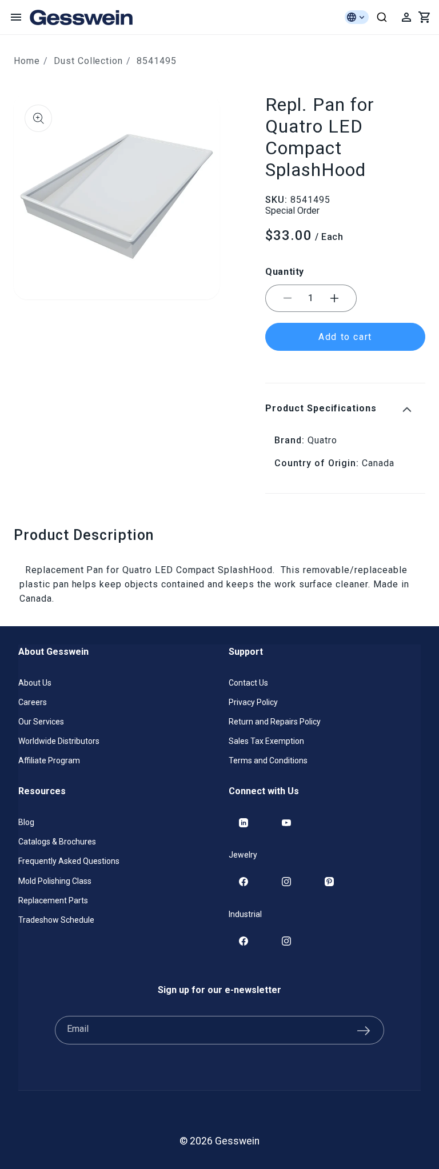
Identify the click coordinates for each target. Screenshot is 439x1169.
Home (27, 60)
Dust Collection (88, 60)
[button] (16, 17)
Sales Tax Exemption (266, 741)
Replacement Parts (53, 900)
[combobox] (381, 17)
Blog (26, 822)
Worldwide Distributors (58, 741)
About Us (34, 682)
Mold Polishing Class (54, 881)
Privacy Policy (253, 702)
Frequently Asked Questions (68, 861)
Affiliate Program (49, 760)
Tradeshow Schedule (56, 919)
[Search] (381, 17)
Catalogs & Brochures (57, 841)
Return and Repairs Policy (275, 721)
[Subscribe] (364, 1030)
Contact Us (248, 682)
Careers (32, 702)
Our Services (41, 721)
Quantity (284, 271)
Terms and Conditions (268, 760)
